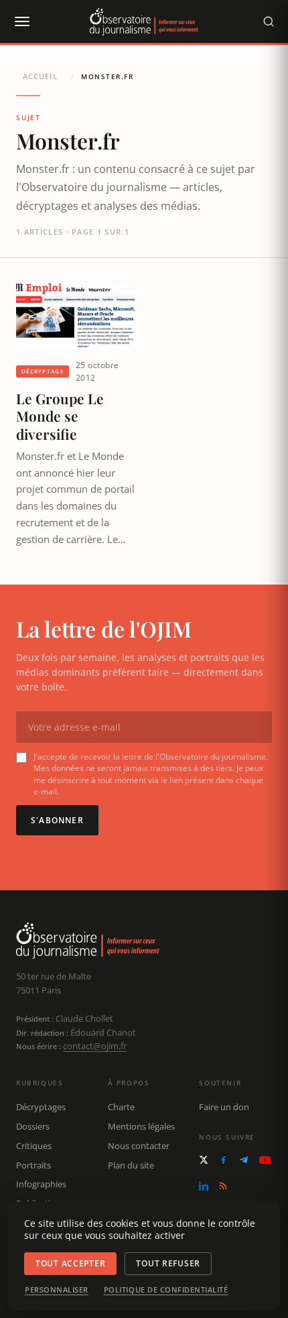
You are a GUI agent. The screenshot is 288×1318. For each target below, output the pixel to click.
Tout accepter (70, 1263)
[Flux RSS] (223, 1186)
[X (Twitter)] (203, 1159)
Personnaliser (56, 1290)
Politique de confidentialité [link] (166, 1290)
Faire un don (224, 1107)
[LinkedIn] (203, 1186)
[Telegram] (243, 1160)
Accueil (40, 76)
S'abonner (57, 820)
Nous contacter (138, 1146)
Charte (121, 1107)
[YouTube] (265, 1160)
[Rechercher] (269, 21)
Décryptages (41, 1107)
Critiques (34, 1146)
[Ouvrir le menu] (21, 21)
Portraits (33, 1165)
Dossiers (33, 1126)
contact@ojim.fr (95, 1046)
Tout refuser (168, 1263)
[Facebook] (223, 1160)
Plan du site (131, 1165)
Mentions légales (141, 1126)
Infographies (41, 1184)
